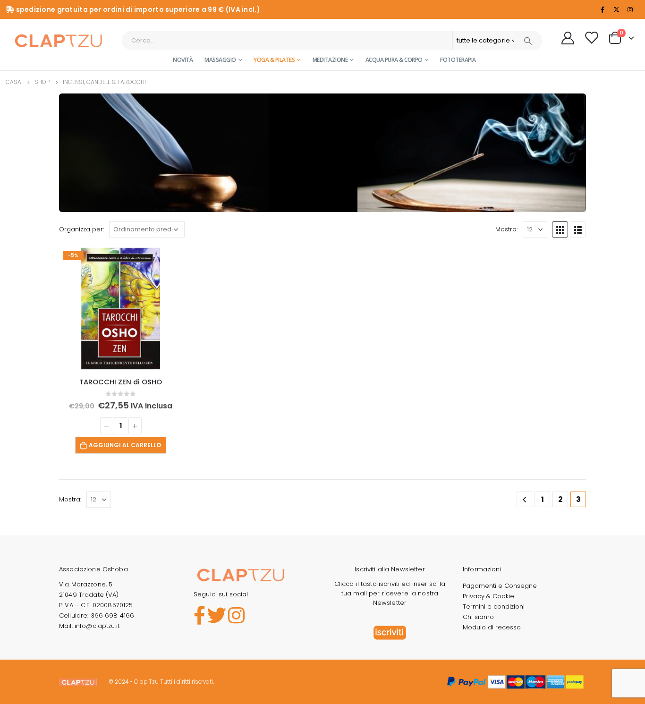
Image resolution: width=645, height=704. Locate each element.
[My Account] (568, 37)
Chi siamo (478, 616)
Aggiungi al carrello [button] (125, 445)
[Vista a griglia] (560, 229)
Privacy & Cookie (488, 596)
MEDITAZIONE (330, 60)
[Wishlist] (591, 38)
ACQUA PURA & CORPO (394, 60)
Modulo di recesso (492, 627)
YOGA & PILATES (274, 60)
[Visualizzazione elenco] (578, 229)
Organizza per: (81, 229)
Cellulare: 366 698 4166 (96, 615)
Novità (183, 60)
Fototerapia (458, 60)
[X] (616, 9)
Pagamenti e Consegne (500, 585)
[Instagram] (630, 9)
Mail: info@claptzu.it (89, 625)
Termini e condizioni (494, 606)
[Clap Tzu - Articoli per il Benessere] (58, 40)
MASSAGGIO (220, 60)
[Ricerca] (528, 40)
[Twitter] (216, 615)
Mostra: (506, 229)
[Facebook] (602, 9)
